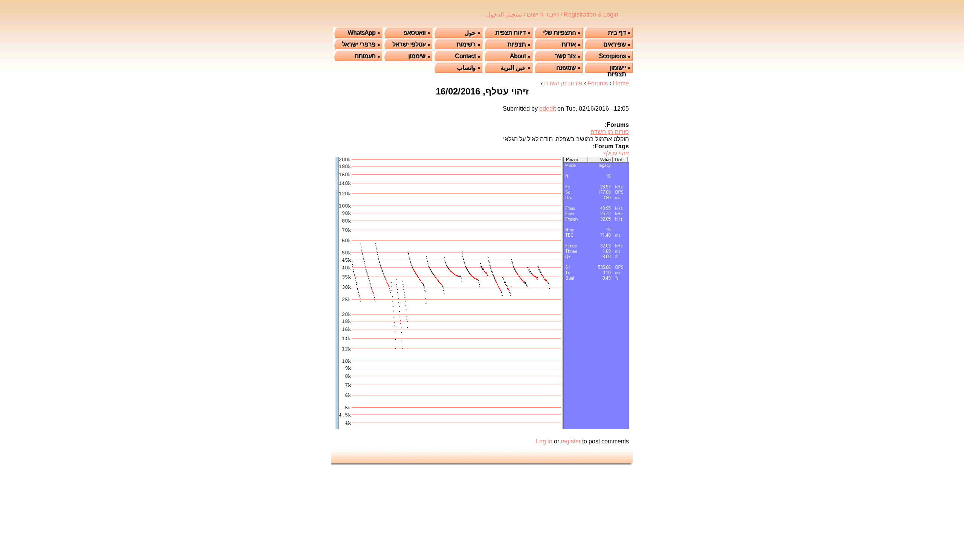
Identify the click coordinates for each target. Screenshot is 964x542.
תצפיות (516, 44)
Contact (465, 56)
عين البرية (513, 67)
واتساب (466, 67)
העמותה (365, 56)
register (571, 441)
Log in (544, 441)
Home (621, 83)
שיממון (417, 56)
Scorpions (612, 56)
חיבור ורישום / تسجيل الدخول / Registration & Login (552, 14)
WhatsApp (361, 32)
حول (470, 32)
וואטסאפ (414, 32)
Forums (597, 83)
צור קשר (565, 56)
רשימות (466, 44)
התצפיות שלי (559, 32)
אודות (568, 44)
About (518, 56)
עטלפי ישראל (409, 44)
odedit (547, 108)
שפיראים (614, 44)
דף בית (617, 32)
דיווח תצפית (510, 32)
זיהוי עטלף (616, 153)
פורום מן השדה (563, 83)
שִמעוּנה (566, 67)
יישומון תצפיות (616, 70)
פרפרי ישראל (358, 44)
